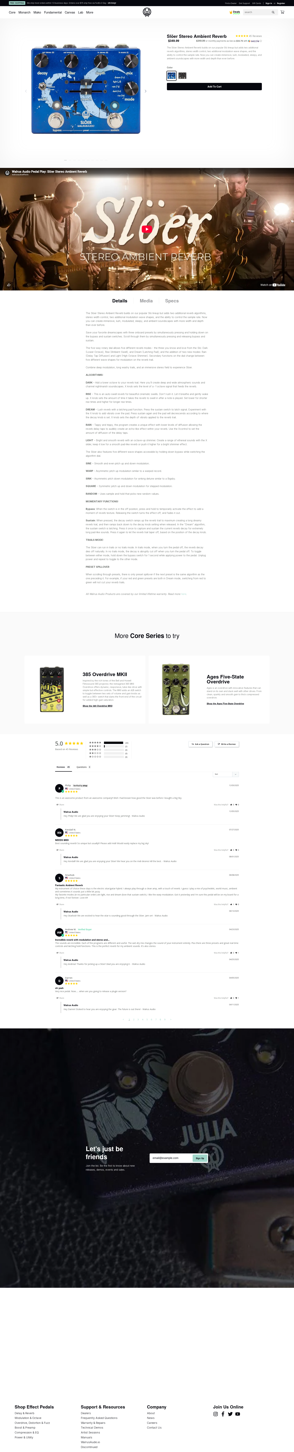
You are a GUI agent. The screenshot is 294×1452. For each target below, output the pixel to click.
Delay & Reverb (24, 1413)
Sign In (269, 3)
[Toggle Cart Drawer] (282, 12)
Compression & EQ (27, 1432)
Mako (37, 12)
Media (146, 300)
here (183, 593)
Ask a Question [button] (202, 744)
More (89, 12)
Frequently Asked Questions (99, 1418)
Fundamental (53, 12)
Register (281, 3)
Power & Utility (24, 1437)
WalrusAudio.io (90, 1442)
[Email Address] (178, 1158)
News (151, 1418)
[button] (145, 91)
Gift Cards (256, 3)
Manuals (86, 1437)
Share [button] (61, 804)
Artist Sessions (90, 1432)
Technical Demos (92, 1427)
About (151, 1413)
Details (119, 300)
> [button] (171, 1019)
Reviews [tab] (61, 767)
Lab (80, 12)
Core (12, 12)
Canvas (70, 12)
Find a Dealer (231, 3)
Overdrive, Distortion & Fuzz (32, 1422)
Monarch (24, 12)
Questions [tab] (82, 767)
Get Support (244, 3)
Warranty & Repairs (93, 1422)
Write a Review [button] (228, 744)
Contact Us (154, 1427)
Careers (152, 1422)
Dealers (86, 1413)
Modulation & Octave (28, 1418)
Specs (172, 300)
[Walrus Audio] (147, 12)
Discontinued (89, 1447)
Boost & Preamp (25, 1427)
